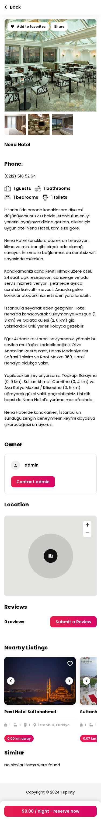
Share (59, 26)
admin (32, 465)
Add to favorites (31, 26)
